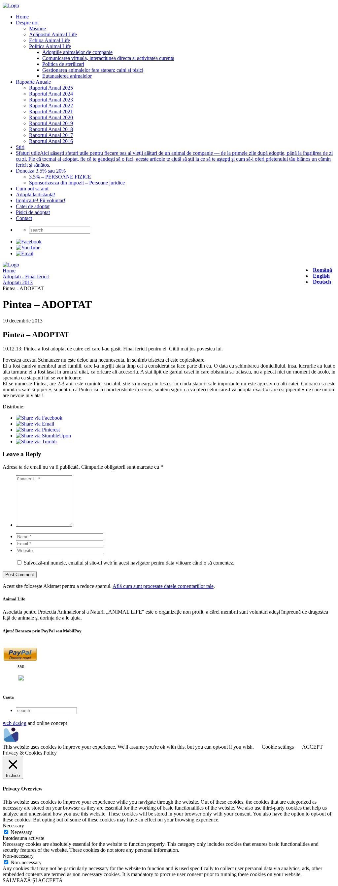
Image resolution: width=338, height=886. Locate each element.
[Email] (24, 253)
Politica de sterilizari (63, 64)
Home (22, 16)
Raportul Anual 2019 (51, 123)
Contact (24, 218)
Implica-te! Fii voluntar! (40, 200)
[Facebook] (29, 241)
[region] (169, 372)
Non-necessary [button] (18, 856)
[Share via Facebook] (39, 418)
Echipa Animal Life (49, 40)
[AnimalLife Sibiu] (11, 5)
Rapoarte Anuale (33, 82)
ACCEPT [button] (312, 747)
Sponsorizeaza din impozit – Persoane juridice (77, 182)
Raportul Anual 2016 (51, 141)
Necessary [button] (13, 825)
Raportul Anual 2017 (51, 135)
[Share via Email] (35, 424)
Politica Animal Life (50, 46)
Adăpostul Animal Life (53, 34)
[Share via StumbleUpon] (43, 435)
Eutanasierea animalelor (67, 76)
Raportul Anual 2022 (51, 105)
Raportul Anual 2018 (51, 129)
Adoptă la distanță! (35, 194)
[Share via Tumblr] (36, 441)
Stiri (20, 147)
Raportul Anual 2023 (51, 99)
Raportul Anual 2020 (51, 117)
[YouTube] (28, 247)
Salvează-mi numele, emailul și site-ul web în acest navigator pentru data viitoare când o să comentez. (129, 563)
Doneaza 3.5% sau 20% (41, 171)
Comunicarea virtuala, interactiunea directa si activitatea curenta (108, 58)
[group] (169, 372)
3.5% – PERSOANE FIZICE (60, 177)
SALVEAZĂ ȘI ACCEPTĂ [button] (33, 880)
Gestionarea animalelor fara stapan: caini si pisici (92, 70)
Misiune (37, 28)
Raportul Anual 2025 (51, 88)
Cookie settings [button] (278, 747)
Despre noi (27, 22)
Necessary (21, 832)
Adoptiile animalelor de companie (77, 52)
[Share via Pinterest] (38, 429)
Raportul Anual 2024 (51, 94)
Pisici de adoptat (33, 212)
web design (14, 722)
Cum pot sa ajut (32, 188)
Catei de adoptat (33, 206)
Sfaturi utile (174, 159)
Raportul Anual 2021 (51, 111)
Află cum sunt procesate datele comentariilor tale (163, 586)
